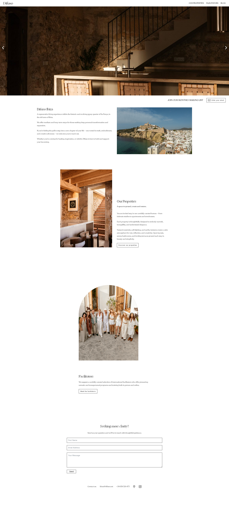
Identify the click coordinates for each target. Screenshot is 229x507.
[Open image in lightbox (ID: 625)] (114, 47)
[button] (3, 48)
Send (71, 471)
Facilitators (212, 3)
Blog (223, 3)
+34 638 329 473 (123, 486)
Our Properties (196, 3)
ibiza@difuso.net (106, 486)
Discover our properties (127, 245)
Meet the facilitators (88, 391)
